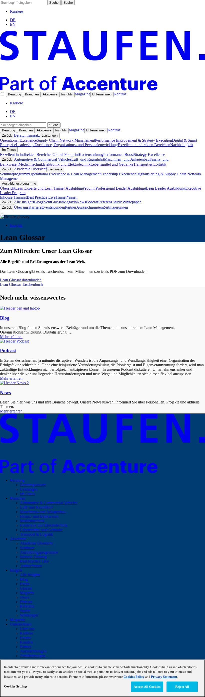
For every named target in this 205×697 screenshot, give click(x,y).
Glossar (57, 202)
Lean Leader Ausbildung (165, 188)
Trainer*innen (67, 197)
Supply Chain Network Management (66, 140)
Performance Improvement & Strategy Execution (133, 140)
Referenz (105, 202)
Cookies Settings (16, 686)
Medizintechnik (30, 164)
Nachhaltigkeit (181, 145)
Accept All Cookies (147, 687)
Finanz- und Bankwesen (39, 516)
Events (47, 207)
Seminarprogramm (14, 174)
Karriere (16, 11)
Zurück (7, 135)
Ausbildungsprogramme (19, 183)
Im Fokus (9, 150)
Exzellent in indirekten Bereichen (144, 145)
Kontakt (120, 94)
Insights (67, 94)
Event (46, 202)
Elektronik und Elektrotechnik (66, 164)
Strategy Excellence (149, 154)
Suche (53, 2)
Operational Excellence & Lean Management (64, 174)
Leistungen (50, 135)
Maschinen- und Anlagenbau (127, 159)
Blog (38, 202)
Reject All (182, 687)
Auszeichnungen (89, 207)
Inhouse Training (13, 197)
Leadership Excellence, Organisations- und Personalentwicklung (67, 145)
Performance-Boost (118, 154)
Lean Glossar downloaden (21, 280)
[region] (102, 678)
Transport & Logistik (149, 164)
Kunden (58, 207)
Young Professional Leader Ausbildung (115, 188)
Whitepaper (131, 202)
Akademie (50, 94)
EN (13, 24)
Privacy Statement (164, 677)
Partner (70, 207)
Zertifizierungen (115, 207)
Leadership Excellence (118, 174)
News (81, 202)
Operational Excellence (18, 140)
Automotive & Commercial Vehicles (42, 159)
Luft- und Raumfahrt (87, 159)
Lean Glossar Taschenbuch (21, 284)
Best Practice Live (41, 197)
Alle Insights (24, 202)
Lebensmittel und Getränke (111, 164)
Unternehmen (102, 94)
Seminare (55, 169)
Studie (117, 202)
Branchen (32, 94)
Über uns (21, 207)
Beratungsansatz (27, 135)
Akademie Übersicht (30, 169)
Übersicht (7, 188)
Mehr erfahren (11, 337)
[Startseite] (102, 89)
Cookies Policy (134, 677)
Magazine (82, 94)
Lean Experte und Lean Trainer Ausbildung (49, 188)
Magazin (70, 202)
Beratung (14, 94)
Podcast (92, 202)
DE (13, 20)
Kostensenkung (91, 154)
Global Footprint (65, 154)
